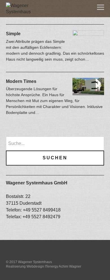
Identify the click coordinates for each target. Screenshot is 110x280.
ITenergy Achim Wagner (63, 266)
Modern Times (21, 81)
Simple (13, 33)
